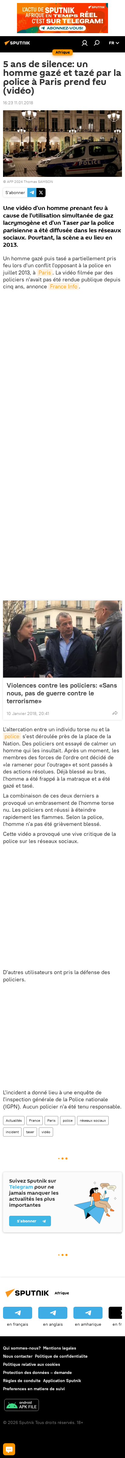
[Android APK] (21, 1406)
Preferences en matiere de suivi (34, 1388)
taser (30, 1132)
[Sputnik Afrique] (18, 45)
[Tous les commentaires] (9, 1449)
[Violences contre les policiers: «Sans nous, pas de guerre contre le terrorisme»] (62, 639)
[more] (115, 713)
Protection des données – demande (37, 1372)
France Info (63, 286)
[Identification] (85, 43)
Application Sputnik (62, 1380)
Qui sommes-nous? (22, 1348)
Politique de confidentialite (61, 1356)
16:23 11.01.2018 (18, 102)
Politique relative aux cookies (31, 1364)
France (34, 1120)
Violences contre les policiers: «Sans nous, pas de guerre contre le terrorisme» (62, 693)
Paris (45, 272)
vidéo (46, 1132)
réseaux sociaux (93, 1120)
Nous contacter (17, 1356)
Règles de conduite (22, 1380)
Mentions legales (59, 1348)
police (12, 736)
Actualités (14, 1120)
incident (12, 1132)
